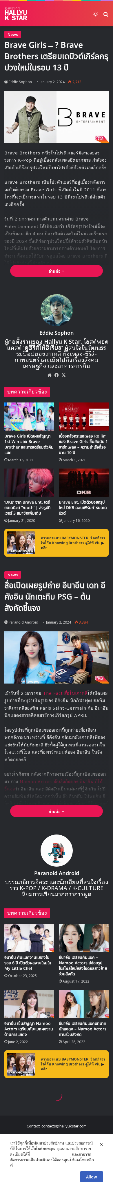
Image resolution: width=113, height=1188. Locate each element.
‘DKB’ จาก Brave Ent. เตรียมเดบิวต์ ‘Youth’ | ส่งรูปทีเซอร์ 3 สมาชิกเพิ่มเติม (27, 507)
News (13, 34)
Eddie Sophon (20, 81)
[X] (63, 374)
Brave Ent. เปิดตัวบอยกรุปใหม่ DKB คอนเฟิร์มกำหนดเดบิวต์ (83, 507)
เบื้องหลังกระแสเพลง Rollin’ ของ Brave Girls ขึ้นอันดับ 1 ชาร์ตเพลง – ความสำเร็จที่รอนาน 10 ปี (83, 444)
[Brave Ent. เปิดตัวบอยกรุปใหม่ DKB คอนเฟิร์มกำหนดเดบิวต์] (84, 483)
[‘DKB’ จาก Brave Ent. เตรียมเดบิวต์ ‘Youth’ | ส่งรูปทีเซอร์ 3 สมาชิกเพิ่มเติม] (29, 483)
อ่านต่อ (55, 270)
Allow (91, 1176)
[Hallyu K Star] (16, 13)
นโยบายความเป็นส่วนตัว (51, 1154)
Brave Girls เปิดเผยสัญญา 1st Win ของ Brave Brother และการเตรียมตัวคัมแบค (29, 444)
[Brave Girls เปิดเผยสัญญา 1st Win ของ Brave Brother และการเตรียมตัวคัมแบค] (29, 416)
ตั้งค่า (18, 1165)
